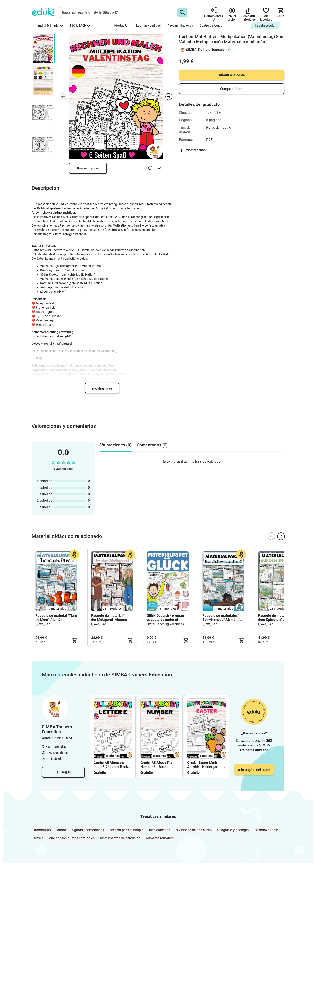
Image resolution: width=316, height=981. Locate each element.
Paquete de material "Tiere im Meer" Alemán (56, 618)
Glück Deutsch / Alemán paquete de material (165, 618)
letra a (39, 838)
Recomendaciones (180, 25)
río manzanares (266, 830)
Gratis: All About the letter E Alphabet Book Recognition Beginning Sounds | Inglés (111, 765)
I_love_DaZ (42, 624)
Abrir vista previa (88, 168)
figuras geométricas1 (88, 830)
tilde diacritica (159, 830)
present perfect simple (126, 830)
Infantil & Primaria (46, 25)
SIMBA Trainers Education (206, 50)
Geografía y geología (233, 830)
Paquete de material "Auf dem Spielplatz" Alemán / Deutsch (277, 618)
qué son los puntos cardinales (72, 838)
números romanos (160, 838)
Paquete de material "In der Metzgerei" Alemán (109, 618)
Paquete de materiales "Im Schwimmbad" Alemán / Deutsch (223, 618)
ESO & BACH (78, 25)
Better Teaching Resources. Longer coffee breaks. (181, 624)
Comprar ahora (232, 89)
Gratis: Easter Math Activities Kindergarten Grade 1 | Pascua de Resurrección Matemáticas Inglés (204, 765)
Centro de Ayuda (211, 25)
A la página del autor (254, 770)
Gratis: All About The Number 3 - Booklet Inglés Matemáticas (156, 765)
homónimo (42, 830)
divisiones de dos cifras (194, 830)
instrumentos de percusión (120, 838)
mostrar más (102, 388)
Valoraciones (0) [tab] (116, 445)
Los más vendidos (148, 25)
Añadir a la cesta (232, 75)
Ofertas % (120, 25)
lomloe (61, 830)
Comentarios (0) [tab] (152, 445)
